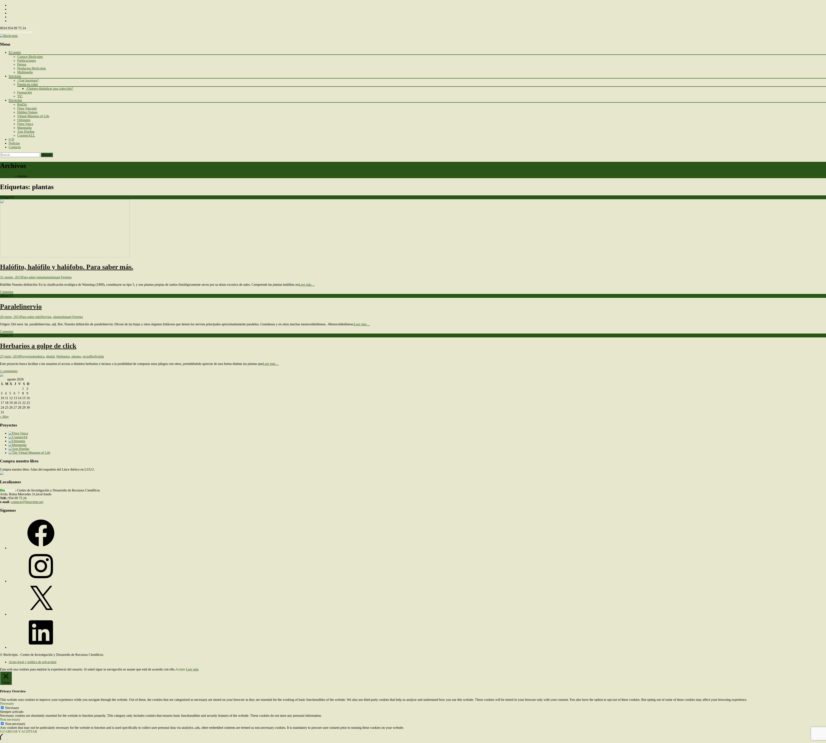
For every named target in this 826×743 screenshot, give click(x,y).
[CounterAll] (18, 437)
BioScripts (7, 176)
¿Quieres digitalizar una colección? (49, 88)
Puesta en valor (27, 84)
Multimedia (25, 72)
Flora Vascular (27, 108)
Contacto (15, 147)
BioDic (22, 104)
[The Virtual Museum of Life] (29, 452)
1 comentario (9, 371)
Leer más (192, 669)
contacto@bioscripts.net (16, 32)
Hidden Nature (27, 112)
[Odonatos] (17, 441)
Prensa (21, 64)
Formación (24, 92)
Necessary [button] (7, 703)
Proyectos (15, 100)
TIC (20, 96)
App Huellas (25, 131)
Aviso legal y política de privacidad (32, 662)
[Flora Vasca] (18, 433)
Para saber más (32, 277)
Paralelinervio (21, 306)
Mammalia (24, 128)
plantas (46, 277)
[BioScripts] (9, 36)
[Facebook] (41, 548)
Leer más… (307, 284)
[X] (41, 614)
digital (50, 356)
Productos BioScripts (31, 68)
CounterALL (26, 135)
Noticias (14, 143)
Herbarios (63, 356)
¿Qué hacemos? (28, 80)
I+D (11, 139)
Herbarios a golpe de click (38, 346)
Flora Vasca (25, 124)
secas (86, 356)
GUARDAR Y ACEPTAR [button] (18, 731)
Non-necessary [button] (10, 719)
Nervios (46, 317)
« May (4, 417)
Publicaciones (26, 60)
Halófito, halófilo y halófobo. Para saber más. (66, 267)
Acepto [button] (180, 669)
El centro (15, 52)
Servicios (15, 76)
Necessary (12, 708)
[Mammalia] (17, 445)
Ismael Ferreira (61, 277)
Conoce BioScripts (30, 57)
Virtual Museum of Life (33, 116)
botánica (39, 356)
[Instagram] (41, 581)
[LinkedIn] (41, 647)
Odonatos (23, 120)
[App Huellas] (19, 449)
